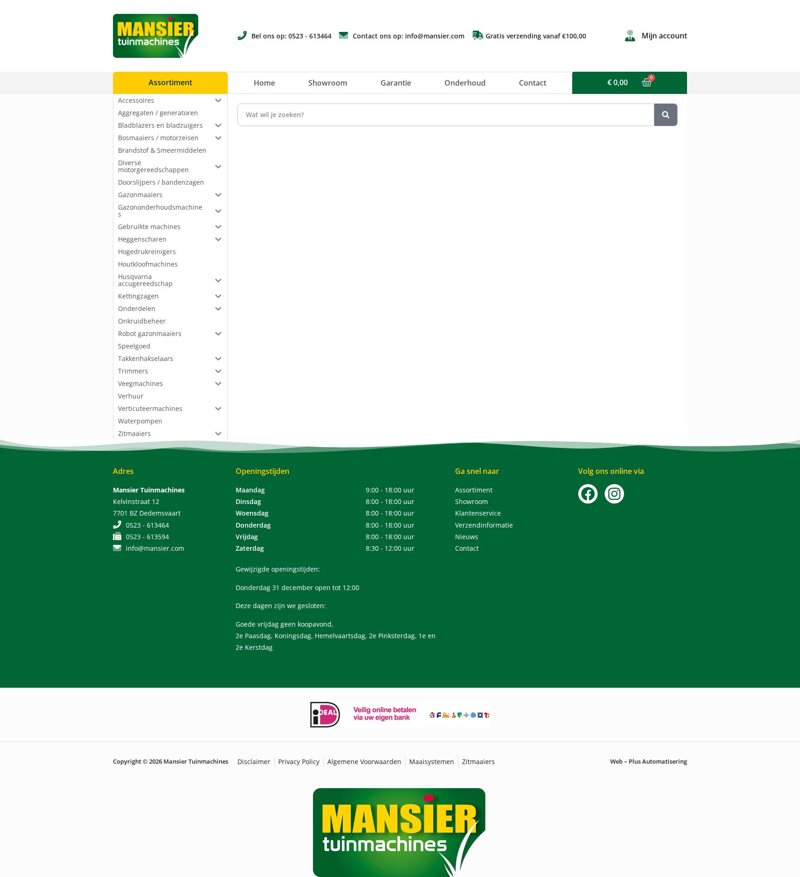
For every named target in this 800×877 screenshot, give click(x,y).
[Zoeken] (665, 115)
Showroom (327, 83)
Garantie (396, 83)
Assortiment (474, 489)
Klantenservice (478, 513)
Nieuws (466, 536)
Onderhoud (465, 83)
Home (264, 83)
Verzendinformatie (484, 525)
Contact (532, 83)
